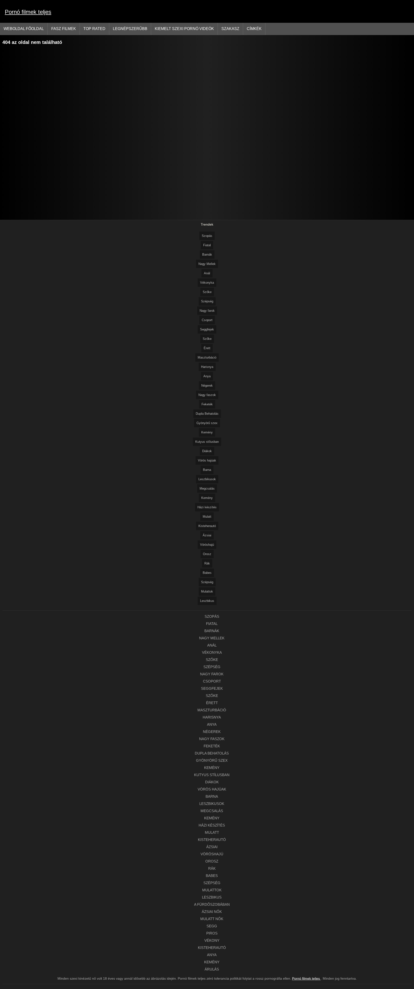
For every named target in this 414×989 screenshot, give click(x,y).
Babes (207, 573)
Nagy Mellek (207, 264)
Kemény (207, 432)
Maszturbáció (207, 357)
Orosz (207, 554)
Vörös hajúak (207, 460)
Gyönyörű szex (207, 423)
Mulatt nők (211, 919)
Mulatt (207, 516)
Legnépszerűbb (130, 29)
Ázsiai (207, 535)
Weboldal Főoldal (24, 29)
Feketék (207, 404)
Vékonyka (207, 282)
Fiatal (207, 245)
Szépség (207, 301)
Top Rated (94, 29)
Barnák (207, 254)
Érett (207, 348)
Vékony (211, 940)
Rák (207, 563)
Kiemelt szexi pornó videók (184, 29)
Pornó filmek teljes (28, 12)
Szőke (207, 292)
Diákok (207, 451)
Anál (207, 273)
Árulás (212, 969)
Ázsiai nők (212, 912)
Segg (212, 926)
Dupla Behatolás (207, 413)
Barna (207, 470)
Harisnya (207, 367)
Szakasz (230, 29)
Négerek (207, 385)
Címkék (254, 29)
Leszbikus (207, 601)
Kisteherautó (207, 526)
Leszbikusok (207, 479)
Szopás (207, 236)
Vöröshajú (207, 544)
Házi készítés (207, 507)
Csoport (207, 320)
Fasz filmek (63, 29)
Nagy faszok (207, 395)
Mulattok (207, 591)
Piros (212, 933)
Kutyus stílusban (207, 442)
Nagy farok (207, 310)
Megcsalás (207, 488)
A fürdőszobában (212, 904)
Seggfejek (207, 329)
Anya (207, 376)
